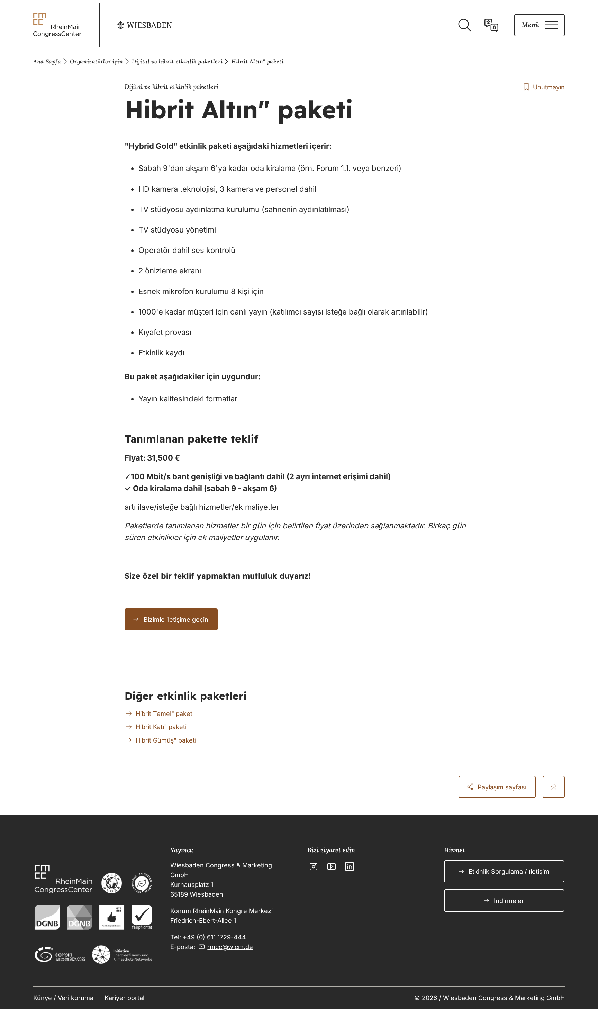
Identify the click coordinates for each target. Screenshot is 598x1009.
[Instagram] (313, 866)
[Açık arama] (464, 25)
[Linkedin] (349, 866)
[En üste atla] (554, 787)
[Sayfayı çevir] (491, 25)
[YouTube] (331, 866)
